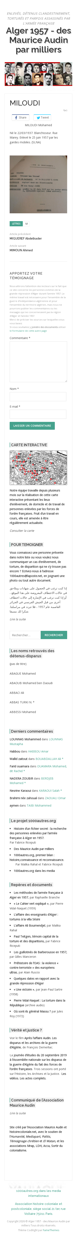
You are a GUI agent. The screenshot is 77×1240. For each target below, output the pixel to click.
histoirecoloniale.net (23, 1132)
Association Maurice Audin (45, 1127)
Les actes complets (33, 1078)
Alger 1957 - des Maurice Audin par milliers (38, 40)
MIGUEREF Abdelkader (26, 238)
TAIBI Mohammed (39, 805)
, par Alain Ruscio (34, 967)
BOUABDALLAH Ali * (49, 759)
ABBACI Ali (17, 693)
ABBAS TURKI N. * (22, 702)
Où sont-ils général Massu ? (33, 1011)
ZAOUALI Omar (55, 798)
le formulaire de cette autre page (28, 330)
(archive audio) (35, 1005)
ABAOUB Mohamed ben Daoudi (31, 683)
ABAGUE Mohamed (23, 673)
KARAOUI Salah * (50, 791)
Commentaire (20, 338)
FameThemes (51, 1230)
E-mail (15, 406)
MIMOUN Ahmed (21, 250)
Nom (14, 389)
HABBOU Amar (38, 751)
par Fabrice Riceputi (35, 941)
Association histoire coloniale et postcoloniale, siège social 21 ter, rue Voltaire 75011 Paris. (38, 1209)
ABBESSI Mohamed (23, 712)
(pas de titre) (18, 664)
